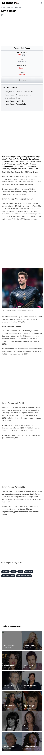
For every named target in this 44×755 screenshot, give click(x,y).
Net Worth (5, 571)
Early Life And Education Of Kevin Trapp (20, 92)
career (13, 571)
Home (3, 7)
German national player (24, 576)
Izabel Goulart (30, 494)
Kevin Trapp (28, 571)
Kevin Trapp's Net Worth (14, 101)
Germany (22, 68)
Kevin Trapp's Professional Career (18, 95)
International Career (13, 98)
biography (10, 7)
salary (20, 571)
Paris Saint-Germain (8, 576)
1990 (19, 55)
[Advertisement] (22, 133)
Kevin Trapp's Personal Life (15, 104)
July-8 (24, 55)
